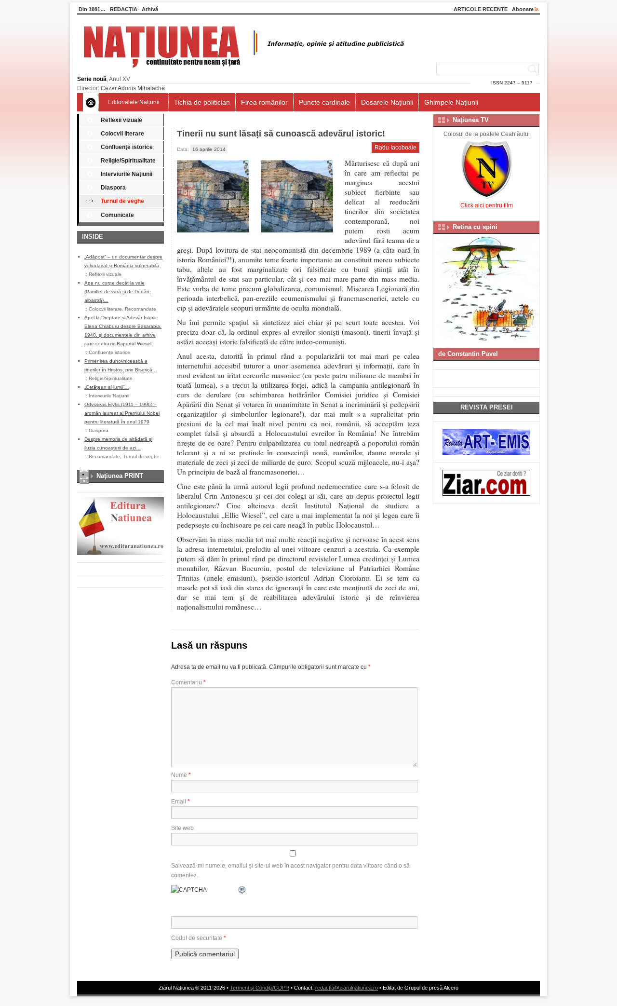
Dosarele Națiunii (387, 102)
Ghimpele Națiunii (451, 102)
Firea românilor (264, 102)
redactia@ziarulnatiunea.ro (346, 988)
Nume (181, 775)
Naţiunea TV (471, 119)
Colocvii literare (122, 133)
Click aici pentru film (486, 205)
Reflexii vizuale (121, 120)
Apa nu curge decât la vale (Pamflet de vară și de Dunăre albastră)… (117, 291)
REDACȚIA (123, 9)
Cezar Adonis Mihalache (133, 88)
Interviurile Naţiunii (126, 174)
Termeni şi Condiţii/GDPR (259, 988)
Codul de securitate (196, 938)
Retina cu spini (475, 227)
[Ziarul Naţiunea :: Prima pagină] (242, 70)
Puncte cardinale (324, 102)
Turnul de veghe (122, 201)
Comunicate (117, 215)
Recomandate (140, 309)
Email (180, 801)
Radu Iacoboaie (395, 147)
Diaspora (113, 187)
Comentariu (188, 682)
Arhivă (150, 9)
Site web (182, 828)
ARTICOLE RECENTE (481, 9)
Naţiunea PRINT (119, 475)
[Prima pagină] (90, 102)
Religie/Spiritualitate (128, 160)
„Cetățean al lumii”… (106, 387)
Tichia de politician (202, 102)
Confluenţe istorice (127, 147)
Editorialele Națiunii (134, 102)
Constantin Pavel (472, 353)
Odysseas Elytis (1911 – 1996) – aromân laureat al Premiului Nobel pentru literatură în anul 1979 (122, 413)
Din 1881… (92, 9)
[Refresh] (242, 889)
